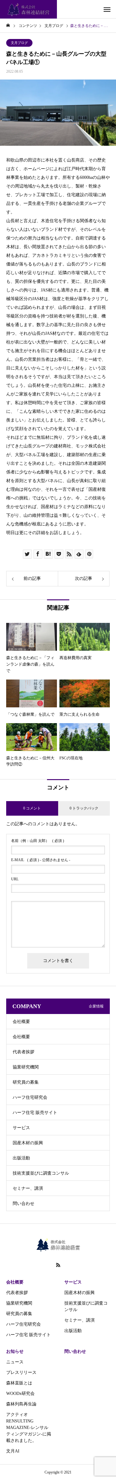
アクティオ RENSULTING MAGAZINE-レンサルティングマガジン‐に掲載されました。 (28, 1427)
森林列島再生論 (21, 1404)
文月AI (12, 1451)
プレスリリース (21, 1372)
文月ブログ (19, 43)
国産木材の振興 (28, 1143)
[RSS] (58, 1265)
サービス (21, 1127)
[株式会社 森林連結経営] (28, 9)
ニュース (15, 1362)
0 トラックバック (84, 808)
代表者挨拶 (23, 1052)
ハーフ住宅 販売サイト (35, 1112)
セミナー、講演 (28, 1188)
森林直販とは (19, 1383)
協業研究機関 (26, 1067)
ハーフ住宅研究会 (30, 1097)
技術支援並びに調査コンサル (41, 1173)
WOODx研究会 (20, 1393)
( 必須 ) (37, 841)
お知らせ (15, 1351)
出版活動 (21, 1158)
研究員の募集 (26, 1082)
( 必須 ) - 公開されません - (40, 860)
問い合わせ (23, 1203)
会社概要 (21, 1021)
